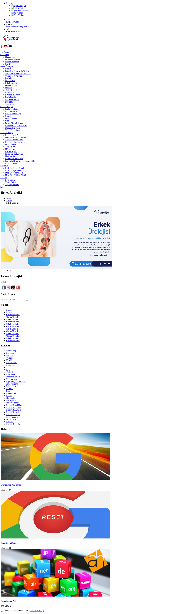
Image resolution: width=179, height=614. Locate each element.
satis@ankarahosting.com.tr (17, 27)
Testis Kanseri (11, 90)
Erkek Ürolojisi (6, 66)
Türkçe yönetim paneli (11, 485)
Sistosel (8, 116)
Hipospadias (10, 156)
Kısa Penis (10, 374)
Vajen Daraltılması (12, 130)
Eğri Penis (9, 92)
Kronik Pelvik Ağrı (13, 114)
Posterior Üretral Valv (14, 158)
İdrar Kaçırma (11, 111)
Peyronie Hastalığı (12, 95)
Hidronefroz (11, 398)
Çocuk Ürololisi (13, 315)
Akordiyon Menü (9, 543)
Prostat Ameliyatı (13, 414)
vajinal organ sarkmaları (16, 381)
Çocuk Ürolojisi (6, 132)
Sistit (7, 121)
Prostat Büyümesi (13, 407)
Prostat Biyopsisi (13, 424)
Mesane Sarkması (12, 128)
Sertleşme (10, 353)
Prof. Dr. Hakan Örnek (14, 168)
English (23, 5)
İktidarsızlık (10, 80)
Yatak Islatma (10, 147)
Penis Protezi (10, 78)
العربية (20, 8)
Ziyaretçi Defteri (12, 184)
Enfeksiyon (11, 393)
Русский (20, 13)
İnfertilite (9, 102)
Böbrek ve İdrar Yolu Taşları (17, 71)
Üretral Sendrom (12, 118)
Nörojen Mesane (12, 149)
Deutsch (24, 10)
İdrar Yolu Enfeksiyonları (15, 142)
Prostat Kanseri (12, 412)
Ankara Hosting (37, 611)
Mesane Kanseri (12, 99)
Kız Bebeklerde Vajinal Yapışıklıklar (20, 161)
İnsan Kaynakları (12, 62)
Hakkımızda (10, 57)
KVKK (8, 64)
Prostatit (9, 422)
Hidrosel (8, 88)
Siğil (8, 370)
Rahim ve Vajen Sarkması (16, 125)
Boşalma (9, 355)
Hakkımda (4, 54)
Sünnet (9, 396)
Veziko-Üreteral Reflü (14, 140)
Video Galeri (10, 182)
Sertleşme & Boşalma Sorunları (18, 73)
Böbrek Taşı (11, 351)
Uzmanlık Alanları (12, 59)
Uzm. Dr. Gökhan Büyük (15, 175)
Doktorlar (4, 166)
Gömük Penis (11, 144)
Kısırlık (9, 360)
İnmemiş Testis (11, 163)
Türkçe (21, 15)
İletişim (3, 187)
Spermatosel (10, 104)
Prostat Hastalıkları (14, 405)
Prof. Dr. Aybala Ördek (15, 170)
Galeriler (3, 177)
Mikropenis (11, 400)
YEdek (9, 200)
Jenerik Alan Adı (8, 601)
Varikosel (10, 358)
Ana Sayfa (4, 52)
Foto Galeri (10, 180)
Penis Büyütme (11, 97)
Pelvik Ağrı (11, 386)
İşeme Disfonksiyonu (14, 123)
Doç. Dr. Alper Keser (14, 173)
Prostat (8, 69)
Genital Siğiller (11, 85)
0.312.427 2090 (12, 22)
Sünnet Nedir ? (11, 135)
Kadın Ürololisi (11, 109)
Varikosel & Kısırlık (13, 76)
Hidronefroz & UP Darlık (15, 137)
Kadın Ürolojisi (6, 106)
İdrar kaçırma (11, 379)
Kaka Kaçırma (11, 151)
